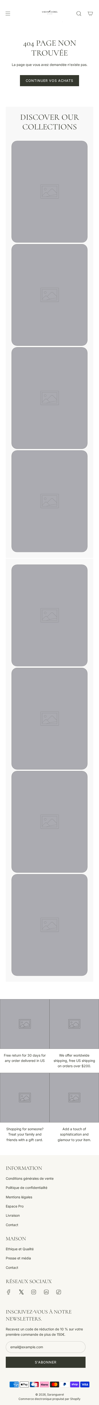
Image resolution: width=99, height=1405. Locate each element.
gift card (50, 879)
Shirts (49, 146)
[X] (21, 1292)
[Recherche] (79, 13)
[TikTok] (58, 1292)
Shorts (49, 570)
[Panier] (90, 13)
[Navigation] (7, 13)
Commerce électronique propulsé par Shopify (49, 1399)
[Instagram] (33, 1292)
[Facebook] (8, 1292)
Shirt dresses (49, 249)
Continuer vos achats (49, 80)
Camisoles (50, 456)
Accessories (49, 776)
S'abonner (45, 1362)
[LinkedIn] (46, 1292)
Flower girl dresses (49, 353)
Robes (49, 673)
